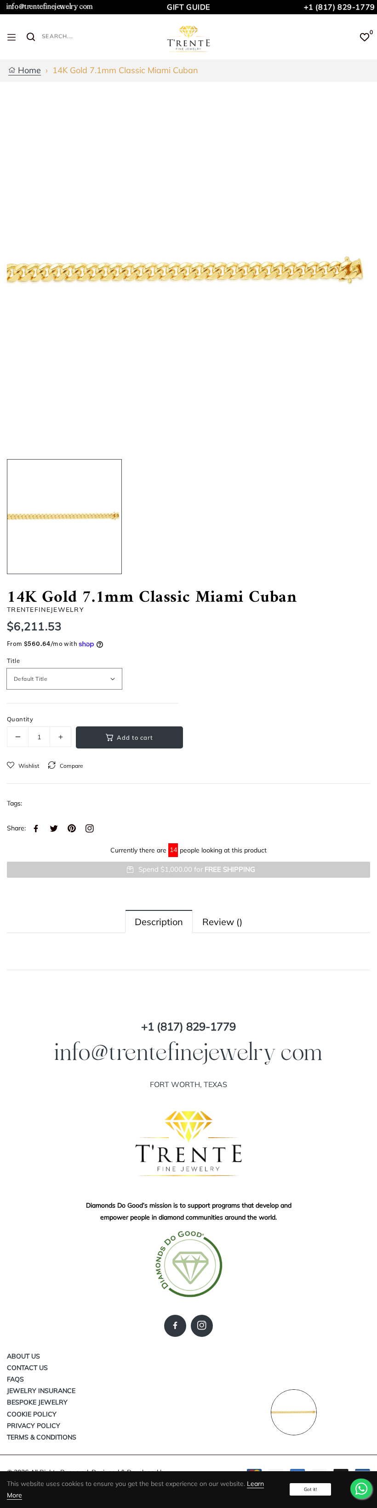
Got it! (310, 1489)
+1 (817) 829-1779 (339, 7)
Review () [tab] (222, 921)
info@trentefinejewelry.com (49, 7)
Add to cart (135, 737)
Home (28, 70)
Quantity (20, 719)
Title (13, 660)
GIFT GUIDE (188, 7)
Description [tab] (159, 921)
